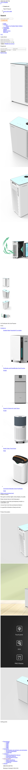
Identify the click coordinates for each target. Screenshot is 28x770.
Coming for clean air (11, 756)
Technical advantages (11, 751)
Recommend (6, 741)
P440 (7, 745)
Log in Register (4, 2)
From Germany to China (12, 757)
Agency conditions (10, 760)
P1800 (7, 742)
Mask (9, 330)
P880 (7, 747)
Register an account (9, 43)
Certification (9, 752)
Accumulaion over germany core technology (16, 750)
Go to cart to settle (7, 11)
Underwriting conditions (11, 761)
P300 (7, 744)
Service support (7, 758)
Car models (19, 330)
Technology (6, 748)
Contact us (3, 328)
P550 (7, 746)
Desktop (5, 330)
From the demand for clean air (13, 755)
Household (13, 330)
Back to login (4, 52)
